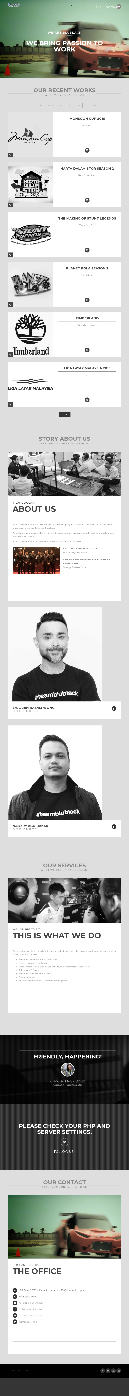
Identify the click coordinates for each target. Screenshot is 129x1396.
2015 (86, 105)
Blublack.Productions (30, 1309)
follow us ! (64, 1152)
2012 (61, 105)
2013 (69, 105)
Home (97, 7)
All (40, 105)
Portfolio (112, 7)
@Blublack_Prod (28, 1321)
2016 (94, 105)
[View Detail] (10, 155)
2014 (78, 105)
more (65, 414)
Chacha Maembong (67, 1081)
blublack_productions (30, 1315)
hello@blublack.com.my (32, 1303)
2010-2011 (51, 105)
